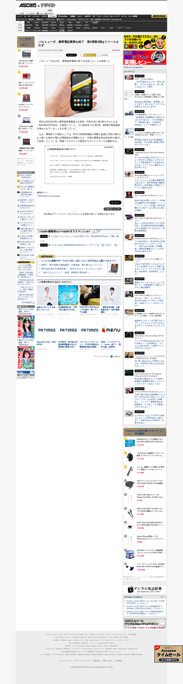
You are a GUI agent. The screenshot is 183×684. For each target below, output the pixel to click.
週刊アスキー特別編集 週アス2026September (26, 311)
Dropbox (70, 27)
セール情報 (133, 16)
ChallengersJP (116, 19)
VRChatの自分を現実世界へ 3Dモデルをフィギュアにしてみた (72, 268)
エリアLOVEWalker (57, 654)
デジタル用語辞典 (88, 651)
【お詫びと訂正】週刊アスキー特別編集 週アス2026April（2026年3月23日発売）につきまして (144, 607)
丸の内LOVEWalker (123, 654)
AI (25, 16)
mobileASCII (99, 651)
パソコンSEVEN (62, 22)
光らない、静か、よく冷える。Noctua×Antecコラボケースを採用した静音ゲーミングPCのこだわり (149, 302)
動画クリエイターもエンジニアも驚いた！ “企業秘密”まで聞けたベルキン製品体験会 (150, 285)
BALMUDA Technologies (49, 196)
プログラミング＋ (99, 649)
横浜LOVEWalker (71, 654)
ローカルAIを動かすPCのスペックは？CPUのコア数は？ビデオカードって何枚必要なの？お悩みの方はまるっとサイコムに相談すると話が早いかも (150, 162)
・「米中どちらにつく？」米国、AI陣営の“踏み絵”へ (25, 289)
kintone (45, 28)
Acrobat (37, 28)
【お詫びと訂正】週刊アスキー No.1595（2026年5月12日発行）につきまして (145, 602)
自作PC (88, 16)
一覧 (79, 55)
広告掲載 (118, 661)
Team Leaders (87, 649)
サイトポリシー (66, 661)
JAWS (29, 28)
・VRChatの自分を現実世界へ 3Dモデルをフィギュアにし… (26, 282)
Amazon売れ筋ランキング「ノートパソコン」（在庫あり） (25, 42)
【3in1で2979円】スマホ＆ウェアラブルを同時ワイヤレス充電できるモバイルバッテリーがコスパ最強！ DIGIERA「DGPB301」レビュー (150, 269)
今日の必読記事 (66, 651)
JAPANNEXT (45, 30)
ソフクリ (128, 28)
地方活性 (98, 19)
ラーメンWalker (45, 654)
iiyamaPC (45, 22)
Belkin (86, 25)
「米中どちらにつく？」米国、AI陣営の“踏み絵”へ (65, 272)
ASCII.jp (27, 5)
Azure (53, 28)
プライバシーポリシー (82, 661)
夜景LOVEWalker (97, 654)
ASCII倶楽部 (159, 16)
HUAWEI (70, 25)
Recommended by (102, 356)
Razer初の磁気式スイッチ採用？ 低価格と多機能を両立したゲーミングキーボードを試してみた (150, 381)
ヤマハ (103, 28)
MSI (70, 22)
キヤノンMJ (37, 30)
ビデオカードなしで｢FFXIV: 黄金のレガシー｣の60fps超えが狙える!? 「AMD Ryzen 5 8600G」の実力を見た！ (149, 419)
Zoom (111, 28)
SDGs (92, 19)
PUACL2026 (106, 19)
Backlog (86, 28)
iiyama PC (83, 637)
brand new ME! (103, 643)
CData (78, 28)
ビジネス (36, 16)
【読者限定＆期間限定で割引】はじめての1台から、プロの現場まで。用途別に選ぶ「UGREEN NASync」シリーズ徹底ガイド (150, 121)
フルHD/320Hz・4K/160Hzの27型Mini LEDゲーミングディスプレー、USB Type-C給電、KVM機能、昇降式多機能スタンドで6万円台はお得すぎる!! (150, 246)
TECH (44, 16)
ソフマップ (53, 30)
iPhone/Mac (63, 16)
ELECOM (28, 25)
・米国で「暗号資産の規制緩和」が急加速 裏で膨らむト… (25, 275)
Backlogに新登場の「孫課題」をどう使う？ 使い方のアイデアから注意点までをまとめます (150, 104)
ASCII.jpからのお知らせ (133, 597)
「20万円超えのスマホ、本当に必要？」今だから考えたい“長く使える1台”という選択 (150, 84)
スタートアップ (115, 16)
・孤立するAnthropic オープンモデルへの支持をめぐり (26, 297)
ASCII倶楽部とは (28, 303)
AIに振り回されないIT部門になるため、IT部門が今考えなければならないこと (149, 363)
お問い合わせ (107, 661)
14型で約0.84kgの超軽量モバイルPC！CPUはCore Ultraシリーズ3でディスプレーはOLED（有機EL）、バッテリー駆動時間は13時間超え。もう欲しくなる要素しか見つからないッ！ (150, 400)
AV (94, 16)
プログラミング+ (83, 19)
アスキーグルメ (50, 19)
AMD (36, 25)
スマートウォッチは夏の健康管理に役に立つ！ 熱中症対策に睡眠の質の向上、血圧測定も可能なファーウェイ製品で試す (150, 184)
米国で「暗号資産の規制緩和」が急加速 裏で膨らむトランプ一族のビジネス (78, 265)
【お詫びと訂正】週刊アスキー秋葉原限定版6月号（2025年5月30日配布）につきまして (144, 613)
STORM (125, 637)
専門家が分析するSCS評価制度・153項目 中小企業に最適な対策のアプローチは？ (150, 142)
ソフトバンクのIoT (119, 28)
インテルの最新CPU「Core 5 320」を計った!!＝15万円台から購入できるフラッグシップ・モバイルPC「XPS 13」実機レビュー (102, 260)
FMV (28, 22)
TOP (47, 634)
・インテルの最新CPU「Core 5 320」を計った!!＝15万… (25, 267)
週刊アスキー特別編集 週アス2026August (26, 342)
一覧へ (162, 597)
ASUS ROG (45, 25)
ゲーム (124, 16)
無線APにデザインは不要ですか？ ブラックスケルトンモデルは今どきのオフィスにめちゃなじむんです (151, 324)
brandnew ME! (62, 30)
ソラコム (62, 28)
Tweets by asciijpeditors (133, 67)
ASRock (61, 25)
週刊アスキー (61, 19)
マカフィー (28, 30)
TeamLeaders (71, 19)
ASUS (78, 22)
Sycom (53, 22)
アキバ (99, 16)
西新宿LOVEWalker (84, 654)
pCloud (70, 30)
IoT (29, 16)
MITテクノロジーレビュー (113, 651)
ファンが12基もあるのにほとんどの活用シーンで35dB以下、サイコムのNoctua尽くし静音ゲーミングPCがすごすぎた (150, 344)
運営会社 (96, 661)
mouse (36, 22)
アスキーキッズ (22, 19)
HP (87, 22)
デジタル (46, 5)
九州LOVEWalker (110, 654)
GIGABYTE (53, 25)
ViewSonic (78, 25)
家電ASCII (40, 19)
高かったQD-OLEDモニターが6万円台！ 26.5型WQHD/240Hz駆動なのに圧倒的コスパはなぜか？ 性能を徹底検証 (150, 227)
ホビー (80, 16)
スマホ (105, 16)
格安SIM (31, 19)
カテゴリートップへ (112, 209)
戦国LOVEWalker (137, 654)
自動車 (72, 16)
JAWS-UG (63, 640)
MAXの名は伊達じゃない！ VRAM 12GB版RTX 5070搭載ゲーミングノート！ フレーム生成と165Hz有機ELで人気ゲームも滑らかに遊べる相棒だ (150, 205)
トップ (19, 16)
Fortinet (95, 28)
